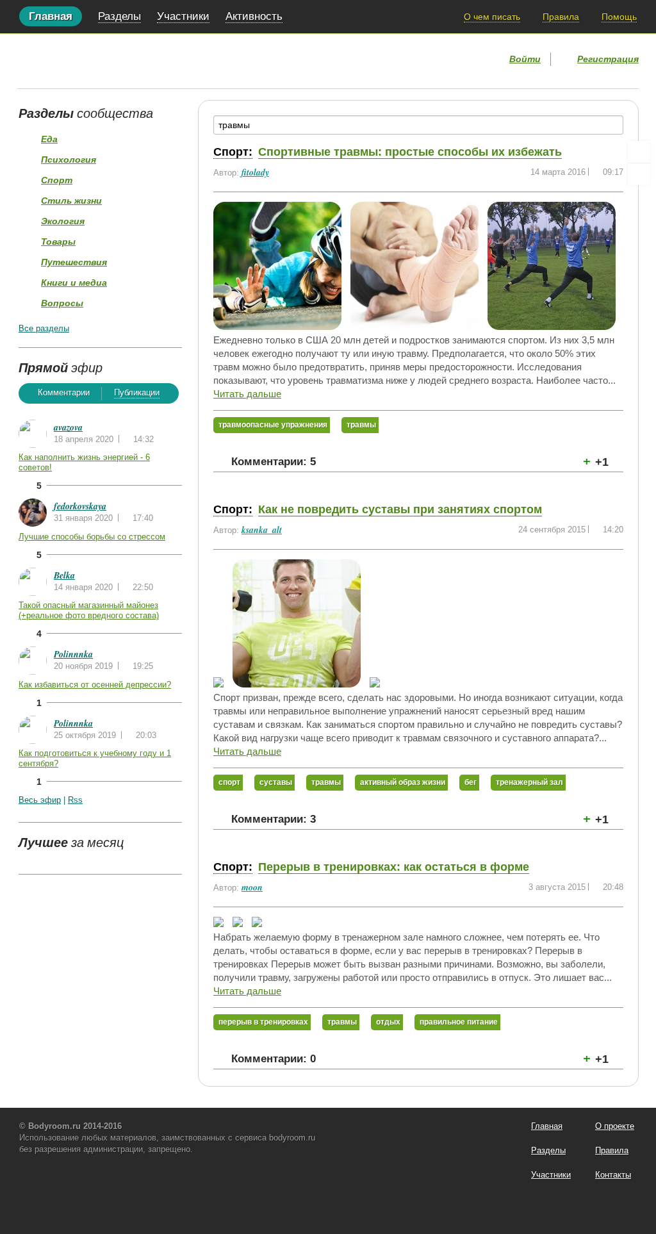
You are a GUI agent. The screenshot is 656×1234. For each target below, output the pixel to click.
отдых (388, 1021)
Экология (63, 221)
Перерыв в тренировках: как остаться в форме (393, 866)
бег (470, 782)
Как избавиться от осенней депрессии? (95, 684)
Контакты (613, 1175)
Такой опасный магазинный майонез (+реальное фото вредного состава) (89, 610)
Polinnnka (73, 654)
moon (252, 887)
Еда (49, 139)
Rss (75, 800)
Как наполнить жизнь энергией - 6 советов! (84, 462)
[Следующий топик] (639, 174)
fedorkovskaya (80, 506)
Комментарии (64, 392)
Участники (183, 16)
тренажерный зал (529, 782)
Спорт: (232, 151)
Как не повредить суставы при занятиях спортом (400, 509)
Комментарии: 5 (273, 462)
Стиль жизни (71, 200)
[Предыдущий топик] (639, 152)
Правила (561, 17)
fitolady (255, 172)
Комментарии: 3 (273, 819)
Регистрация (608, 59)
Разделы (119, 16)
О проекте (614, 1126)
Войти (525, 59)
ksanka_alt (262, 529)
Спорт (56, 180)
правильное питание (459, 1021)
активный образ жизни (402, 782)
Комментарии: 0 (273, 1059)
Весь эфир (40, 800)
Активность (254, 16)
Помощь (619, 17)
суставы (275, 782)
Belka (64, 575)
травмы (361, 424)
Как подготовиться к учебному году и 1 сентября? (95, 758)
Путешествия (74, 262)
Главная (50, 16)
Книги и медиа (74, 282)
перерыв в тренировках (263, 1021)
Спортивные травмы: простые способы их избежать (410, 151)
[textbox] (418, 125)
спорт (229, 782)
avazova (68, 427)
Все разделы (44, 328)
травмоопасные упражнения (272, 424)
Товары (58, 241)
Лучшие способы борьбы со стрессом (92, 536)
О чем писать (492, 17)
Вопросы (62, 303)
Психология (68, 159)
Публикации (137, 392)
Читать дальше (247, 393)
